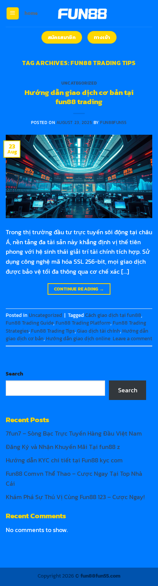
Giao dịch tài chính (98, 331)
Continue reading (79, 289)
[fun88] (81, 13)
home (31, 13)
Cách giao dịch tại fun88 (113, 315)
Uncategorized (79, 83)
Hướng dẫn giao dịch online (78, 338)
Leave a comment (132, 338)
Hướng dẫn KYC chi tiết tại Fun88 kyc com (64, 460)
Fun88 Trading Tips (53, 331)
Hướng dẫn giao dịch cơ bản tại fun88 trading (79, 97)
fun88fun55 (113, 122)
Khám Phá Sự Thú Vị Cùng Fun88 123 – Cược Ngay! (75, 496)
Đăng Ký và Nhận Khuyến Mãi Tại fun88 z (63, 446)
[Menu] (13, 13)
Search (14, 373)
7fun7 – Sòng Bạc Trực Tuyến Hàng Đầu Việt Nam (74, 433)
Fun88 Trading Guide (29, 322)
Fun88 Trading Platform (83, 322)
